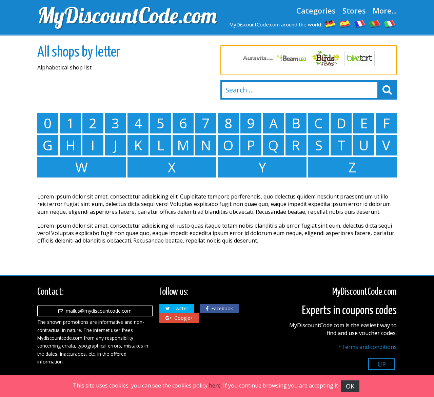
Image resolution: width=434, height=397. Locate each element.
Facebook (221, 308)
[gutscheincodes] (330, 23)
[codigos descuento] (345, 23)
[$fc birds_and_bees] (325, 58)
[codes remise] (360, 23)
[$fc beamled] (291, 58)
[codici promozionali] (390, 23)
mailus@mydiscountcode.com (97, 311)
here (215, 385)
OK (350, 386)
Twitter (179, 308)
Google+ (182, 318)
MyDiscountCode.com (125, 15)
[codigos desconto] (375, 23)
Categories (316, 10)
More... (385, 10)
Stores (354, 10)
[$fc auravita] (257, 58)
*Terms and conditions (367, 347)
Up (381, 364)
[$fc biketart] (359, 58)
